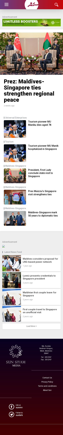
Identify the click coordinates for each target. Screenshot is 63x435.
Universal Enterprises (16, 118)
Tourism (9, 142)
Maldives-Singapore (15, 166)
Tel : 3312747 (46, 357)
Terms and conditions (47, 386)
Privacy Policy (47, 382)
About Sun (47, 390)
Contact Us (47, 378)
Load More (31, 326)
